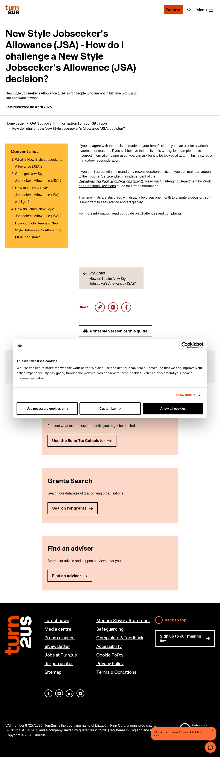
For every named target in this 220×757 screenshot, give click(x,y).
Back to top (175, 620)
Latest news (56, 620)
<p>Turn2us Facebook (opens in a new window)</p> (48, 693)
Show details (185, 395)
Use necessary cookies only (47, 408)
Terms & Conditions (116, 672)
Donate (173, 9)
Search (190, 9)
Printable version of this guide (119, 331)
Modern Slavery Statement (123, 620)
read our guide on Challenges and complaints (146, 213)
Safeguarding (110, 629)
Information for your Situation (82, 123)
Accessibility (109, 646)
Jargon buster (58, 663)
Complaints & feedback (119, 637)
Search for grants (69, 508)
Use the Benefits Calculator (78, 440)
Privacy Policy (110, 663)
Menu (201, 9)
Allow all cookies (173, 408)
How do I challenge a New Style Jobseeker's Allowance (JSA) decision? (113, 307)
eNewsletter (57, 646)
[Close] (213, 730)
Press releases (59, 637)
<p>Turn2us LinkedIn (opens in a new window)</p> (69, 693)
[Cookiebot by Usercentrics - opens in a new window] (184, 345)
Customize (107, 408)
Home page (14, 123)
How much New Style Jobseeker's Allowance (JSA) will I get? (37, 195)
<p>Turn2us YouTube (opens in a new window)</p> (80, 693)
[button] (210, 747)
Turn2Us (12, 9)
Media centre (57, 629)
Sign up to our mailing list (180, 638)
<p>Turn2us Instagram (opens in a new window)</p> (59, 693)
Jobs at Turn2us (60, 655)
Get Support (40, 123)
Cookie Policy (109, 655)
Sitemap (52, 672)
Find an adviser (66, 575)
